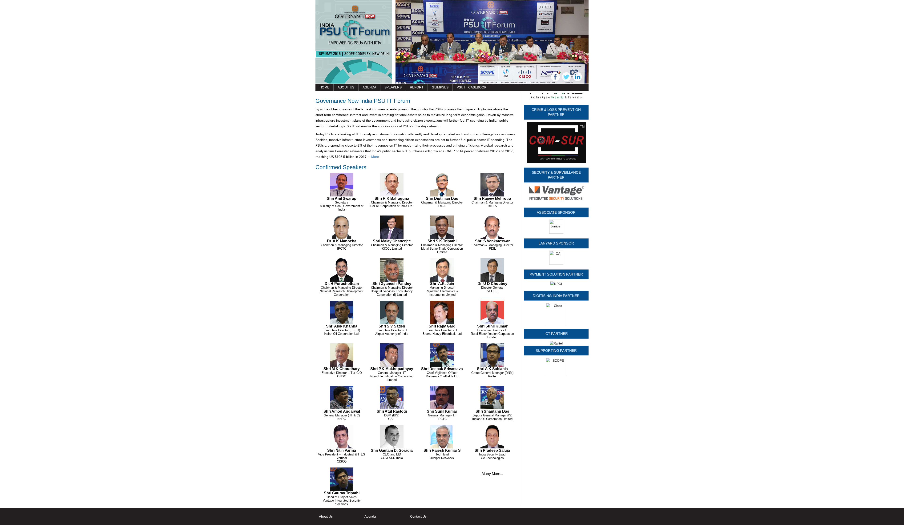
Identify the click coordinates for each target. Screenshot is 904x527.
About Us (326, 516)
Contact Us (418, 516)
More (375, 157)
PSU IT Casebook (471, 87)
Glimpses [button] (440, 87)
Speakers (393, 87)
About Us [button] (346, 87)
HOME (324, 87)
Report (417, 87)
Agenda (369, 87)
